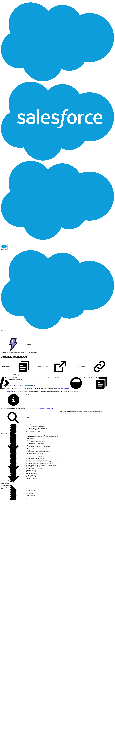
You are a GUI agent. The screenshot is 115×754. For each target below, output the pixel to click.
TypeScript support (6, 391)
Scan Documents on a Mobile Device (44, 408)
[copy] (101, 383)
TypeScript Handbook (63, 388)
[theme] (76, 383)
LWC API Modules (65, 411)
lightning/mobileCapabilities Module (80, 411)
